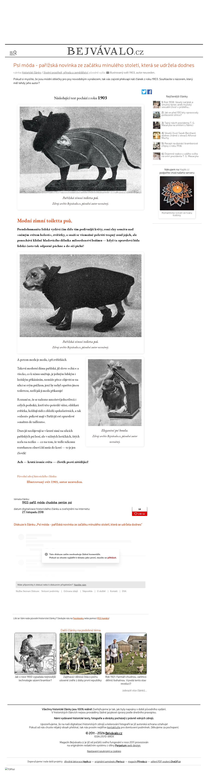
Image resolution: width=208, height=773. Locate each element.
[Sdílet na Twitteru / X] (144, 92)
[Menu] (13, 53)
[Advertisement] (104, 21)
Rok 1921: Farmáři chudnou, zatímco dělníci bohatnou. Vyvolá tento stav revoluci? (125, 680)
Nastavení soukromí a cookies (104, 751)
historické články (31, 72)
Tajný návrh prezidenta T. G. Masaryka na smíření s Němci (178, 124)
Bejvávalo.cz (113, 733)
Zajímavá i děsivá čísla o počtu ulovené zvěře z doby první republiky (80, 678)
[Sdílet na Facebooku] (149, 92)
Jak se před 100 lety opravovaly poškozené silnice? (180, 113)
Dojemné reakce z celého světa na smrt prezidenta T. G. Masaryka (180, 155)
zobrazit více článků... (134, 690)
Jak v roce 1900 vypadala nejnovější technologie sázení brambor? (35, 678)
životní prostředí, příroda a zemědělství (66, 72)
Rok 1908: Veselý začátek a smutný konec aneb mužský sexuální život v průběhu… (177, 104)
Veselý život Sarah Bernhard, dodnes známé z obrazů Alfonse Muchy (179, 135)
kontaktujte (113, 727)
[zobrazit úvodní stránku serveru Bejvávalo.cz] (105, 54)
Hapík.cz (184, 169)
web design (127, 745)
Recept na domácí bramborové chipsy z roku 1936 (180, 144)
